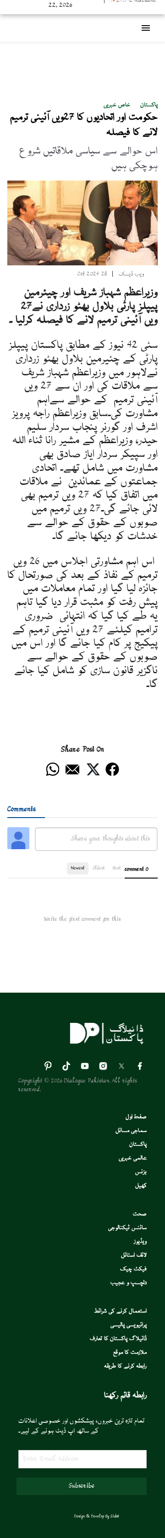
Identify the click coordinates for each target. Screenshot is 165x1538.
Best (117, 868)
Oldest (98, 868)
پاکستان (149, 105)
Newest (77, 868)
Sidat (114, 1516)
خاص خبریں (117, 105)
